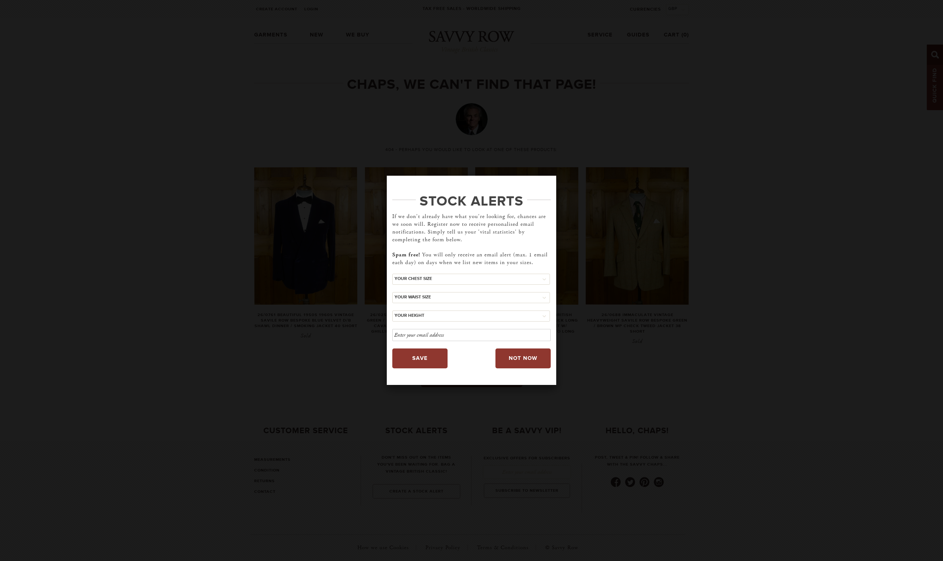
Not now (523, 358)
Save (420, 358)
